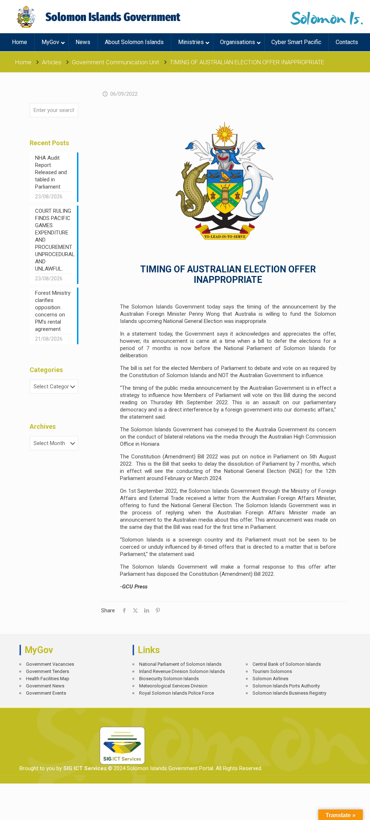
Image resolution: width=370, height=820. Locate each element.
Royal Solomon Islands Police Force (176, 693)
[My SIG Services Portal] (99, 16)
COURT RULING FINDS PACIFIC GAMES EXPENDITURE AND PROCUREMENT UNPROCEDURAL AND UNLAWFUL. (54, 240)
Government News (45, 686)
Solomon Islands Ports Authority (286, 686)
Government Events (46, 693)
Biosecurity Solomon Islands (169, 678)
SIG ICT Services (84, 768)
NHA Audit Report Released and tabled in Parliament (51, 172)
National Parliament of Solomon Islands (180, 664)
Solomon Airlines (270, 678)
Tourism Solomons (272, 671)
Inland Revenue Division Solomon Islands (182, 671)
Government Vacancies (50, 664)
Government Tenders (47, 671)
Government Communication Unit (115, 62)
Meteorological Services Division (173, 686)
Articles (51, 62)
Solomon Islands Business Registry (289, 693)
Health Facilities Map (47, 678)
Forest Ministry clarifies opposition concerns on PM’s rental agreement (52, 311)
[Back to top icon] (339, 809)
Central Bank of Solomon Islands (287, 664)
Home (23, 62)
